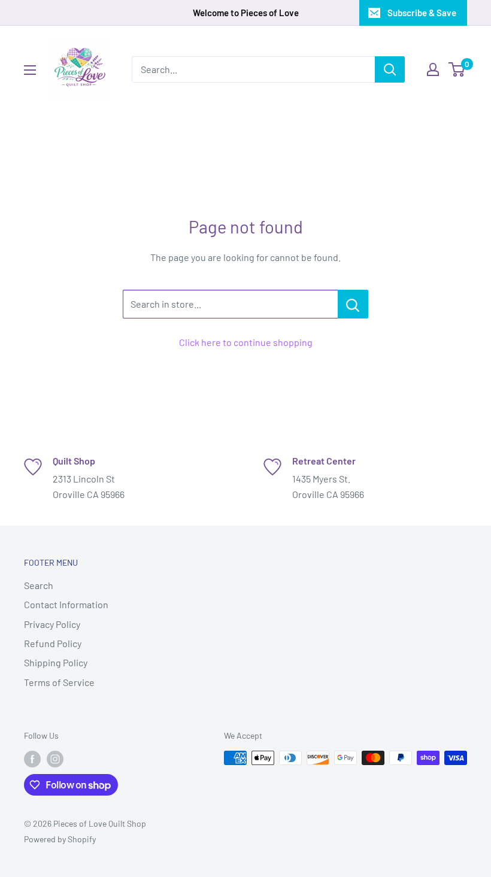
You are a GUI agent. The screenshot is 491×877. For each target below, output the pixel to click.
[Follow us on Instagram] (55, 759)
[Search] (390, 69)
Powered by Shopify (60, 839)
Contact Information (66, 604)
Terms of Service (59, 682)
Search (38, 585)
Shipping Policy (55, 662)
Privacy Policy (52, 624)
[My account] (433, 69)
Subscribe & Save (421, 12)
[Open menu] (30, 70)
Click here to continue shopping (246, 342)
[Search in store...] (353, 304)
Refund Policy (52, 643)
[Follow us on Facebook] (32, 759)
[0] (457, 69)
